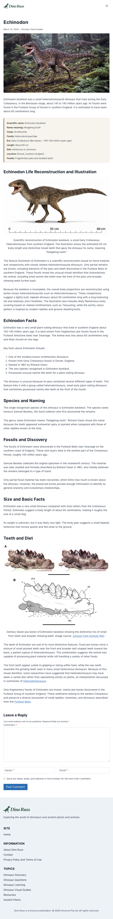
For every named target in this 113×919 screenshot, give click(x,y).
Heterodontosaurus (34, 681)
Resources (10, 894)
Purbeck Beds (22, 701)
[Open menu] (106, 6)
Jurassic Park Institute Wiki (88, 635)
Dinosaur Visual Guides (32, 29)
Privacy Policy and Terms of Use (23, 859)
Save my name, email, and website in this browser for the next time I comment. (49, 778)
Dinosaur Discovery (15, 874)
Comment (10, 725)
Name (9, 770)
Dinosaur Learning (14, 884)
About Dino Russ (13, 849)
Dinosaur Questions (15, 879)
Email (64, 770)
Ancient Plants (12, 899)
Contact (8, 854)
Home (7, 834)
